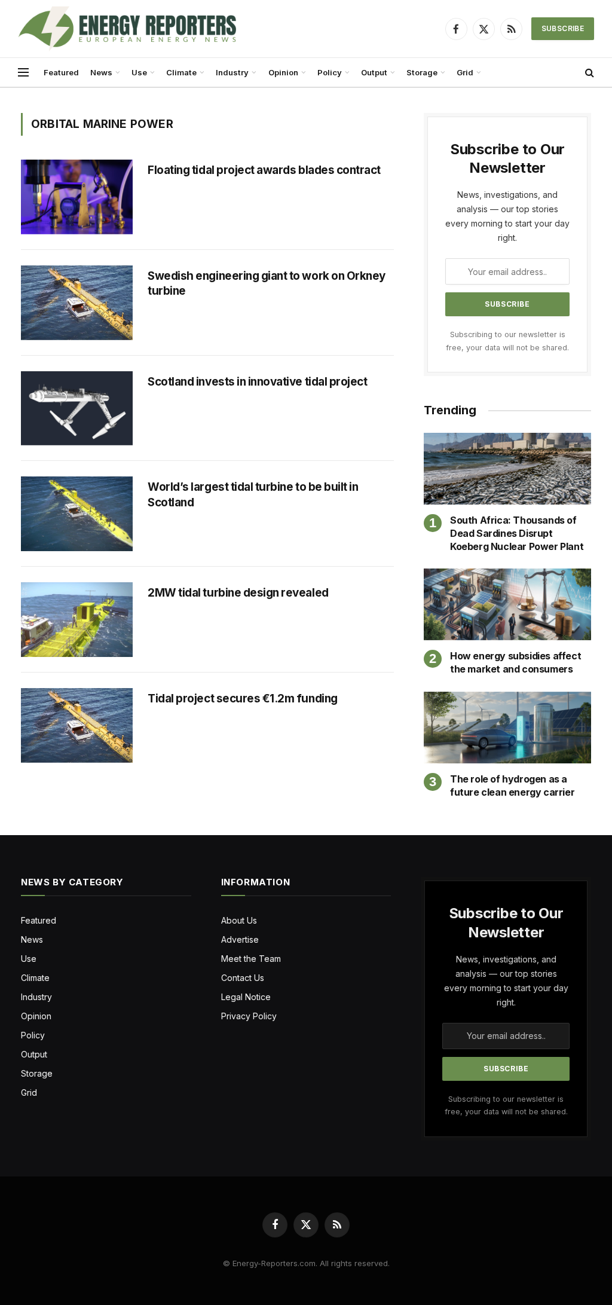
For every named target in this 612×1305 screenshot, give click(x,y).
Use (139, 72)
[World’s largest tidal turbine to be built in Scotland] (77, 513)
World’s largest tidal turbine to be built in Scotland (253, 494)
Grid (465, 72)
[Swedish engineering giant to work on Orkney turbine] (77, 302)
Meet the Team (251, 958)
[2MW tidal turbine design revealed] (77, 619)
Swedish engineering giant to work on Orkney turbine (266, 283)
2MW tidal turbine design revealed (240, 593)
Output (374, 72)
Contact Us (242, 978)
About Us (239, 920)
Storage (421, 72)
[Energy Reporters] (127, 28)
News (101, 72)
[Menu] (23, 72)
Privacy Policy (249, 1016)
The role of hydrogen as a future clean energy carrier (512, 785)
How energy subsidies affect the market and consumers (515, 662)
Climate (181, 72)
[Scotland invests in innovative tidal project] (77, 408)
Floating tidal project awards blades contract (264, 170)
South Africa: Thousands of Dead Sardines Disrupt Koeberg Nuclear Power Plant (516, 533)
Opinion (283, 72)
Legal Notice (246, 997)
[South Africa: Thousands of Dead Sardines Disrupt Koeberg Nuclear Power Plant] (507, 469)
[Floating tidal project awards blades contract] (77, 197)
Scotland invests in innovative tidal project (257, 382)
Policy (329, 72)
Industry (232, 72)
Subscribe (562, 28)
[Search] (588, 72)
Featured (61, 72)
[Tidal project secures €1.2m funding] (77, 725)
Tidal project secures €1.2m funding (243, 698)
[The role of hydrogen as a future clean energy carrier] (507, 727)
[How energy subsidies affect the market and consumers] (507, 604)
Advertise (240, 939)
